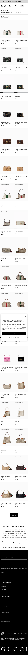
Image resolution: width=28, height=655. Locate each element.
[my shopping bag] (15, 6)
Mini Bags (13, 12)
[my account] (18, 6)
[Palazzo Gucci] (20, 634)
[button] (14, 515)
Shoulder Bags (19, 12)
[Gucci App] (2, 633)
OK (14, 333)
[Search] (22, 6)
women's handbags (14, 542)
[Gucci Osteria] (9, 634)
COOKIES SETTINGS (14, 337)
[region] (14, 327)
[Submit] (25, 557)
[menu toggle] (26, 6)
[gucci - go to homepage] (6, 6)
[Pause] (26, 1)
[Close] (25, 316)
